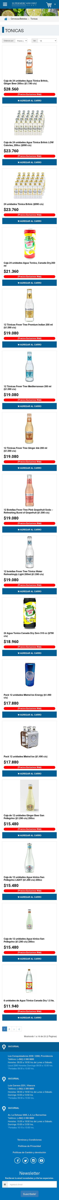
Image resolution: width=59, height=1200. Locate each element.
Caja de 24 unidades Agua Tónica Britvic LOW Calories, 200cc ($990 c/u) (29, 144)
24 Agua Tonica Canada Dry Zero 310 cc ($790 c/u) (29, 634)
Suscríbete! (29, 1194)
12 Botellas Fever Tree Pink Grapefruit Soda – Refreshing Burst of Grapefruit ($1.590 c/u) (28, 511)
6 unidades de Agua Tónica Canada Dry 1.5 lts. (29, 1000)
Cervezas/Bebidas (19, 18)
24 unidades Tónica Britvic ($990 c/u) (24, 204)
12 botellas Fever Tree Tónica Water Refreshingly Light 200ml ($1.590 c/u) (24, 573)
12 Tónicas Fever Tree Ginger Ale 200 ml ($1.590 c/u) (25, 449)
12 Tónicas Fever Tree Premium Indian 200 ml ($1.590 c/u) (28, 326)
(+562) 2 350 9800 (25, 1059)
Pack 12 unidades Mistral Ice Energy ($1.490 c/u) (27, 696)
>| (19, 1029)
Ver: (34, 40)
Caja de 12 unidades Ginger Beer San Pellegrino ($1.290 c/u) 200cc (24, 817)
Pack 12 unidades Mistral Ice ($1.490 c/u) (25, 756)
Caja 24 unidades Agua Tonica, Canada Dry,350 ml (29, 264)
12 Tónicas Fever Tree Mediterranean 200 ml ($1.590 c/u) (27, 388)
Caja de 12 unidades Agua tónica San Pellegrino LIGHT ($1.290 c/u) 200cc (24, 878)
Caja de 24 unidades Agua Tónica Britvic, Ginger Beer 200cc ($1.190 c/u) (26, 82)
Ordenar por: (9, 40)
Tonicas (34, 18)
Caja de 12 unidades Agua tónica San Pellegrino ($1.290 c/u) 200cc (24, 940)
